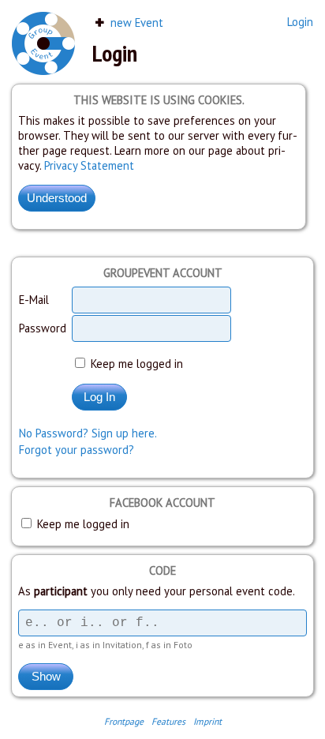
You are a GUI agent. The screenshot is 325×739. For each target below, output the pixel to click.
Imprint (207, 721)
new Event (135, 22)
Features (168, 721)
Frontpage (124, 721)
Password (42, 328)
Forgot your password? (76, 449)
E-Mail (34, 299)
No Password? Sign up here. (88, 433)
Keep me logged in (135, 363)
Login (300, 21)
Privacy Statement (89, 165)
